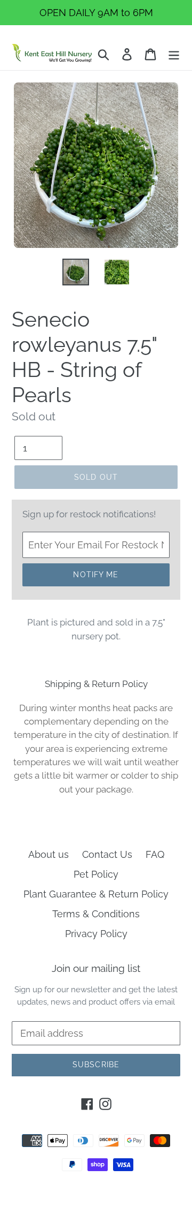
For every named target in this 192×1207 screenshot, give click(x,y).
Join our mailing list (96, 968)
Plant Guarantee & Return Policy (96, 894)
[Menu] (174, 53)
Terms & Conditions (96, 913)
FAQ (155, 854)
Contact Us (107, 854)
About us (48, 854)
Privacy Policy (96, 933)
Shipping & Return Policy (96, 683)
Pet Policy (96, 874)
